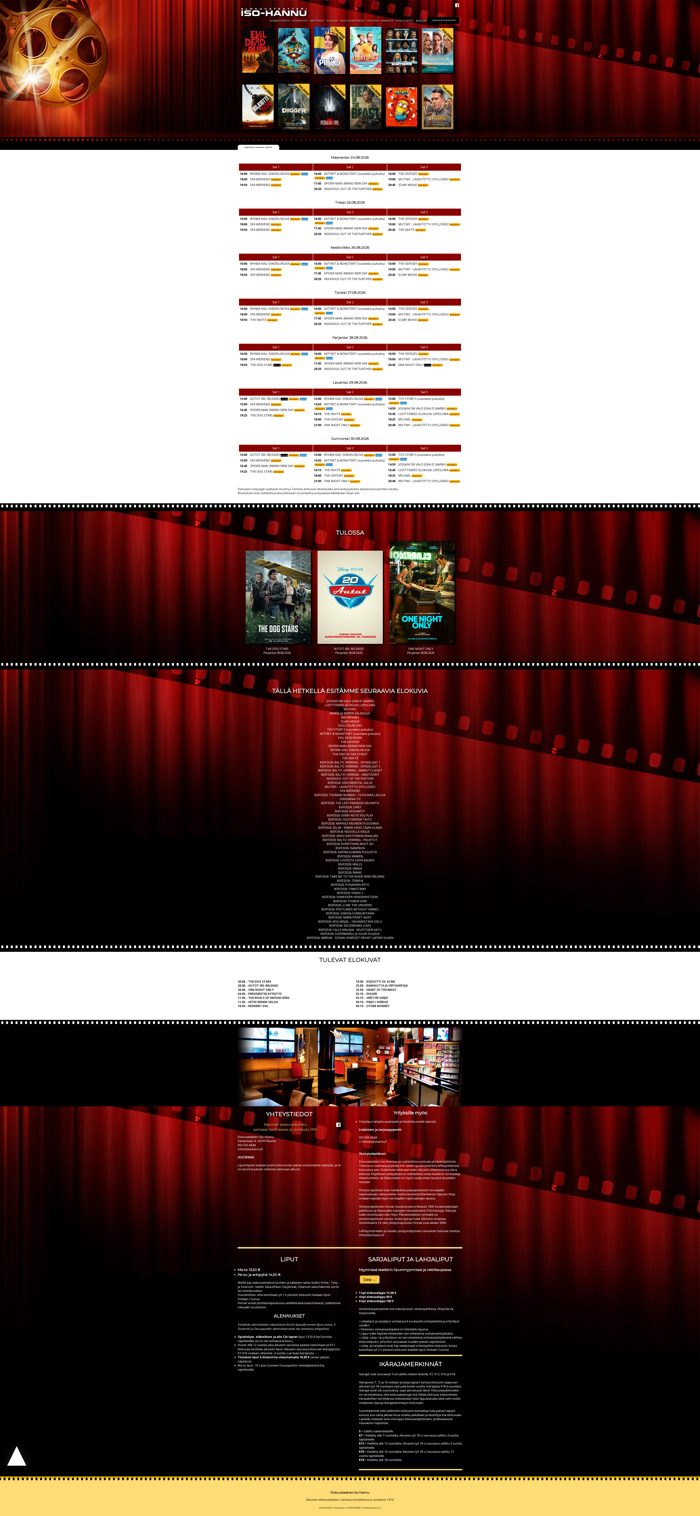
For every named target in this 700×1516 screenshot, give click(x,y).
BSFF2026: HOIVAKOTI (350, 811)
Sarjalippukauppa (444, 20)
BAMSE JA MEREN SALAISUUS (350, 713)
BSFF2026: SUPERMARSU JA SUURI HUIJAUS (350, 934)
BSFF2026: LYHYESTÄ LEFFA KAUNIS (350, 860)
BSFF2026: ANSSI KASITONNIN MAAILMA (350, 836)
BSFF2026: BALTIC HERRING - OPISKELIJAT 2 (350, 766)
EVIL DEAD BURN (350, 738)
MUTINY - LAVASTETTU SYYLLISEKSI (350, 787)
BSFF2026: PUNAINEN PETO (350, 885)
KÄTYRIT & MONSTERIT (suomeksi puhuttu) (350, 734)
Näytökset (317, 20)
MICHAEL (350, 709)
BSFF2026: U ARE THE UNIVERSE (350, 905)
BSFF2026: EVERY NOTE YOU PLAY (350, 815)
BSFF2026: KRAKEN (350, 856)
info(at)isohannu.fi (250, 1149)
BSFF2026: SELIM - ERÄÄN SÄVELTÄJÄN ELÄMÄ (350, 828)
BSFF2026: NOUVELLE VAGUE (350, 832)
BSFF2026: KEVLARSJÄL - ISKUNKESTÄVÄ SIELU (350, 922)
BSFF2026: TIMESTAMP (350, 889)
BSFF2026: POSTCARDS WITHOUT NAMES (350, 909)
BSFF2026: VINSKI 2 (350, 893)
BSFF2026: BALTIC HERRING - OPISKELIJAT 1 (350, 762)
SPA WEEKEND (350, 791)
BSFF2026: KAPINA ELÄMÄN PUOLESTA (350, 852)
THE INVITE (350, 758)
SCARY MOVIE (350, 722)
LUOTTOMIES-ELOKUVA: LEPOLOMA (350, 705)
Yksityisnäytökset (352, 20)
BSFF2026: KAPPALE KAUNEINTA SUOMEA (350, 823)
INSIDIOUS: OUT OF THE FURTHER (350, 779)
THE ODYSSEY (350, 742)
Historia (372, 20)
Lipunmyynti (300, 20)
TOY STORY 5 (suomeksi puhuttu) (350, 730)
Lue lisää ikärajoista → (302, 1353)
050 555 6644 (247, 1145)
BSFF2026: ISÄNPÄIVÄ (350, 848)
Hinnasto (387, 20)
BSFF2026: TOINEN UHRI (350, 901)
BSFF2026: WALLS (350, 864)
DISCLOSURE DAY (350, 726)
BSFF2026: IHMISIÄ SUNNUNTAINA (350, 913)
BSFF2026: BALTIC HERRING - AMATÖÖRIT (350, 775)
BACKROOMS (350, 717)
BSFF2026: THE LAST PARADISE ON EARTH (350, 803)
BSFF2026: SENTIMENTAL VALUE (350, 783)
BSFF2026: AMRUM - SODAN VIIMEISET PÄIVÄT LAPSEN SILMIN (350, 938)
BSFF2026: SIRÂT (350, 807)
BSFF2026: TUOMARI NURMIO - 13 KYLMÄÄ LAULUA (350, 795)
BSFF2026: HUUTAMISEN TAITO (350, 819)
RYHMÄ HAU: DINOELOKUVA (350, 750)
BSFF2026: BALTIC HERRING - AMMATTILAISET (350, 770)
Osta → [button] (369, 1279)
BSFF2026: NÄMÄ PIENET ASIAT (350, 917)
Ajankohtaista (280, 20)
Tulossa (332, 20)
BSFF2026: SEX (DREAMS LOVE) (350, 926)
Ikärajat (421, 20)
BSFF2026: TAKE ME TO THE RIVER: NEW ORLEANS (350, 877)
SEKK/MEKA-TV (350, 799)
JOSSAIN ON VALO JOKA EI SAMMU (350, 701)
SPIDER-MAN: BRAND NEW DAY (350, 746)
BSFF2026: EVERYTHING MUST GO (350, 844)
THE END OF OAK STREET (350, 754)
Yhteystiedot (405, 20)
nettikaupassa (439, 1269)
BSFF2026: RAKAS (350, 873)
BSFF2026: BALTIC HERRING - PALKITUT (350, 840)
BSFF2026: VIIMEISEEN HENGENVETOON (350, 897)
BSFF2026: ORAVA (350, 868)
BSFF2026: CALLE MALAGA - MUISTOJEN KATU (350, 930)
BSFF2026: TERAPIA (350, 881)
